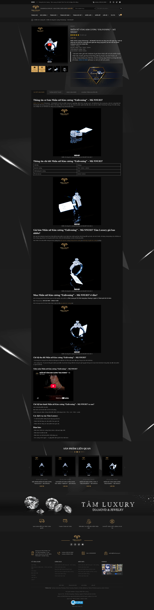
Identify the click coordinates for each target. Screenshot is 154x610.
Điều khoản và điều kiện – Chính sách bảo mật (41, 567)
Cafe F (33, 579)
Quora (99, 588)
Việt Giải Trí (34, 577)
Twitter (53, 588)
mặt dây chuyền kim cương (90, 240)
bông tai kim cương (76, 240)
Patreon (107, 588)
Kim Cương (43, 15)
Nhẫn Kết (98, 15)
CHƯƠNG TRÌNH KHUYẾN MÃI (89, 92)
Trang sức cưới (73, 585)
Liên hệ (105, 15)
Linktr (102, 588)
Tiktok (90, 588)
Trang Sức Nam (64, 15)
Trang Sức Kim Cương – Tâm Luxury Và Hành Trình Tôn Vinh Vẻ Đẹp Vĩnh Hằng (58, 2)
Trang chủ (34, 15)
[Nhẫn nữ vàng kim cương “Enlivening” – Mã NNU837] (49, 69)
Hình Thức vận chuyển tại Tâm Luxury (64, 571)
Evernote (58, 588)
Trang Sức (53, 15)
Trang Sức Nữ (77, 15)
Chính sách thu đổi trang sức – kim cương (65, 564)
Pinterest (63, 588)
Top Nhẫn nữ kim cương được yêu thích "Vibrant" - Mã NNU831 (41, 482)
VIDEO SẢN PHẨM (71, 92)
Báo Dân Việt (34, 573)
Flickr (67, 588)
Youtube (71, 588)
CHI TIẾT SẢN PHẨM (39, 92)
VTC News (33, 570)
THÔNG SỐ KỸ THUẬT (55, 92)
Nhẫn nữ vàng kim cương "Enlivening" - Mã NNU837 (88, 482)
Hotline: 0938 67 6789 (67, 554)
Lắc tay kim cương (65, 240)
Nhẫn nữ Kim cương (38, 103)
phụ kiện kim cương (66, 303)
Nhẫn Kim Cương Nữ (40, 20)
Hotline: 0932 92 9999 (67, 552)
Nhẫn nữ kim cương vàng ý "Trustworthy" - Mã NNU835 (65, 482)
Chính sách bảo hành (60, 567)
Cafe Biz (33, 575)
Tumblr (81, 588)
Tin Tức (113, 15)
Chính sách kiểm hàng (60, 573)
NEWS (33, 2)
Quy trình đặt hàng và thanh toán (63, 569)
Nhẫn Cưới (88, 15)
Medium (76, 588)
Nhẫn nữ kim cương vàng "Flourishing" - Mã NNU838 (112, 482)
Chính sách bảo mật (60, 575)
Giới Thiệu (33, 564)
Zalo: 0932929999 (91, 553)
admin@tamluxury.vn (114, 553)
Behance (85, 588)
